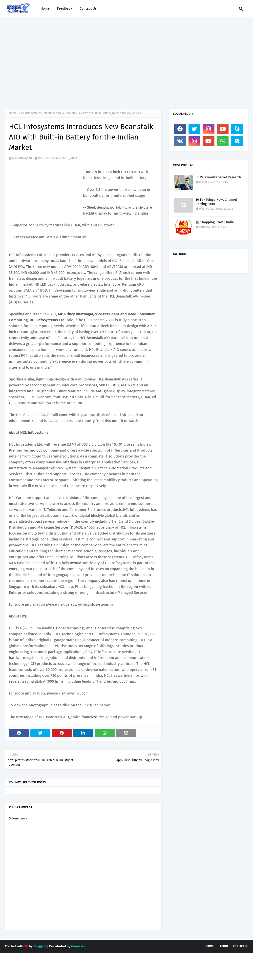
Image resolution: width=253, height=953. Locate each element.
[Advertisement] (126, 59)
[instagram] (208, 129)
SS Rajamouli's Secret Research (218, 177)
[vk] (180, 141)
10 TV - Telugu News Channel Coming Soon (216, 202)
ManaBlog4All (22, 158)
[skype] (237, 129)
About (224, 946)
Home (13, 113)
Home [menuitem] (45, 8)
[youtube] (223, 129)
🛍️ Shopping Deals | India (215, 222)
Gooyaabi (78, 946)
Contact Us (240, 946)
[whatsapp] (223, 141)
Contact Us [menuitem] (88, 8)
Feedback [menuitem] (64, 8)
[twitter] (194, 129)
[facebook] (180, 129)
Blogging (39, 946)
